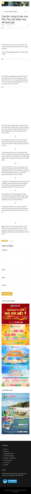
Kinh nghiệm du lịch (8, 453)
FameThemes (15, 491)
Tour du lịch (6, 462)
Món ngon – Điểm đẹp (9, 458)
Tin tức (5, 449)
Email (4, 277)
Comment (5, 250)
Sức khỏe (5, 464)
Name (4, 269)
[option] (16, 11)
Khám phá (11, 240)
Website (4, 285)
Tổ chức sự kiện (7, 460)
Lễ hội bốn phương (8, 455)
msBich (3, 25)
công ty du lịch (13, 52)
